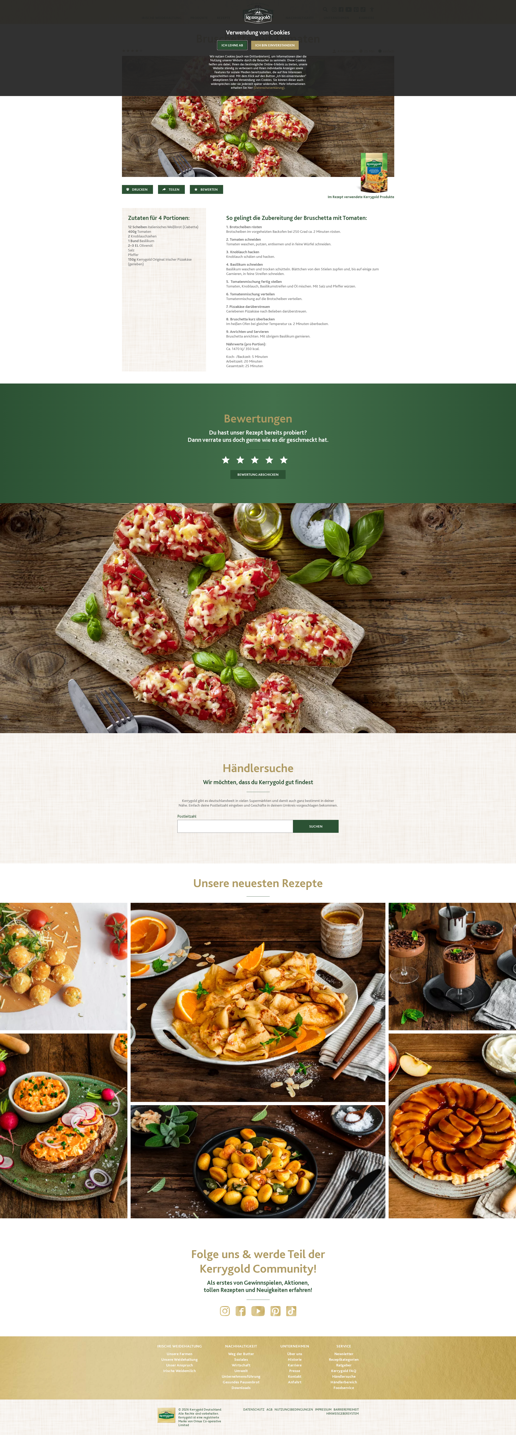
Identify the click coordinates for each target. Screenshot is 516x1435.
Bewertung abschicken (258, 474)
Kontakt (295, 1376)
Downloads (241, 1387)
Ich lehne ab (232, 45)
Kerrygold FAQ (343, 1370)
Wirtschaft (241, 1365)
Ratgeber (344, 1365)
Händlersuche (344, 1376)
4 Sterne (272, 460)
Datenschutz (253, 1409)
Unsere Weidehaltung (179, 1359)
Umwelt (241, 1370)
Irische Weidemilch (179, 1370)
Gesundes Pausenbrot (241, 1382)
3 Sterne (258, 460)
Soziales (241, 1359)
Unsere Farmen (179, 1353)
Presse (294, 1370)
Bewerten (209, 189)
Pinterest (275, 1311)
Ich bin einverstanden (275, 45)
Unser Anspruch (179, 1365)
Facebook (241, 1311)
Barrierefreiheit (346, 1409)
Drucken (140, 189)
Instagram (225, 1311)
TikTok (291, 1311)
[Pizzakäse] (374, 173)
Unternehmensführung (241, 1376)
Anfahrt (294, 1382)
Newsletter (344, 1353)
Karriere (295, 1365)
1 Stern (229, 460)
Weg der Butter (241, 1353)
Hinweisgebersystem (342, 1413)
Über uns (295, 1353)
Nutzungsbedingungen (294, 1409)
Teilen (174, 189)
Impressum (323, 1409)
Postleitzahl (186, 816)
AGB (269, 1409)
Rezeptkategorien (344, 1359)
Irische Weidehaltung (179, 1346)
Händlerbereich (344, 1382)
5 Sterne (287, 460)
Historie (295, 1359)
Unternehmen (294, 1346)
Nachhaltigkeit (241, 1346)
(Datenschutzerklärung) (269, 88)
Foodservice (344, 1387)
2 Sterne (243, 460)
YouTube (258, 1311)
